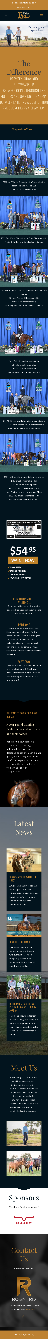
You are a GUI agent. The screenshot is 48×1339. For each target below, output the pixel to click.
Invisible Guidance (20, 942)
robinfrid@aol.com (33, 1309)
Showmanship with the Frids (22, 878)
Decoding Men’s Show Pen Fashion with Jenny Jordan (22, 1007)
